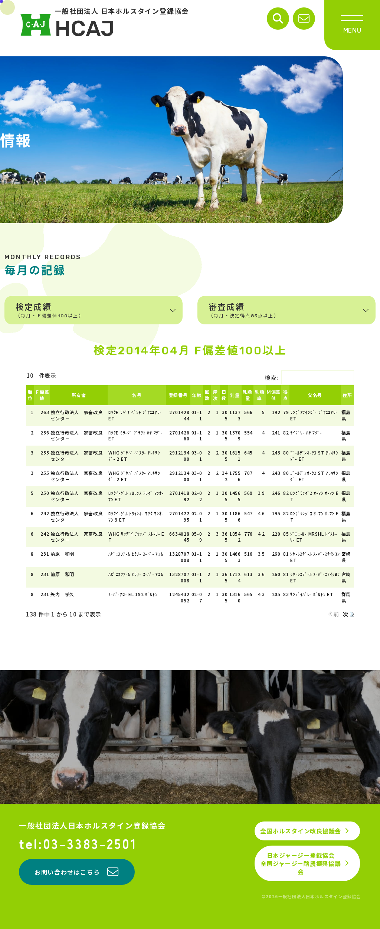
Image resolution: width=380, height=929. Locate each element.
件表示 (46, 375)
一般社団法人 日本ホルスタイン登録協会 (122, 24)
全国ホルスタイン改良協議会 (300, 830)
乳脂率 (260, 395)
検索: (271, 377)
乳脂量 (247, 395)
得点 (285, 395)
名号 (137, 395)
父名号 (315, 395)
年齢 (197, 395)
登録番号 (178, 395)
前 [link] (336, 614)
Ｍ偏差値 (273, 395)
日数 (224, 395)
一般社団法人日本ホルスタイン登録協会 (92, 825)
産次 (215, 395)
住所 (347, 395)
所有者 (79, 395)
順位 (30, 395)
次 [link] (345, 614)
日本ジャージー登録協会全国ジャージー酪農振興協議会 (301, 863)
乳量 (235, 395)
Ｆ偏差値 (42, 395)
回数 (207, 395)
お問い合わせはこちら (67, 871)
